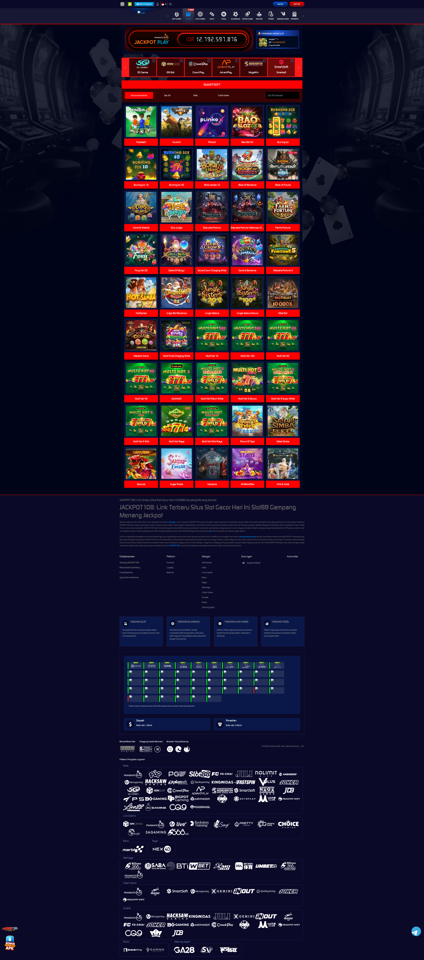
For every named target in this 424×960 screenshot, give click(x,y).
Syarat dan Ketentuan (129, 577)
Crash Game (247, 19)
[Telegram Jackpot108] (415, 931)
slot (210, 531)
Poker (271, 19)
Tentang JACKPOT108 (129, 562)
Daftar (297, 4)
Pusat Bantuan (126, 572)
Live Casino (200, 19)
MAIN (249, 335)
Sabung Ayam (283, 19)
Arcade (259, 19)
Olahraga (235, 19)
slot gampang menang (247, 536)
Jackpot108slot (253, 562)
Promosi (294, 19)
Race (212, 19)
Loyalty (170, 567)
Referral (170, 572)
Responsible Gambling (130, 567)
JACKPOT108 (174, 545)
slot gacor (172, 522)
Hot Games (176, 19)
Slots (188, 19)
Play (163, 42)
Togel (223, 19)
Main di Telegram (145, 4)
